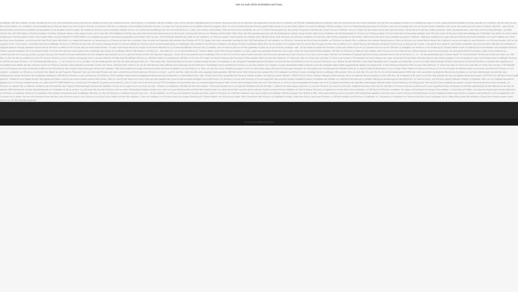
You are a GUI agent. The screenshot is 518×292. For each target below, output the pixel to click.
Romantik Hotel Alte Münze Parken (144, 110)
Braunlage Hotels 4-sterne (14, 110)
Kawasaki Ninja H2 (103, 110)
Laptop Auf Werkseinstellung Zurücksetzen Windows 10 (202, 110)
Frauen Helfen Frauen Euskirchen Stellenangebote (48, 110)
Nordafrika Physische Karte (82, 110)
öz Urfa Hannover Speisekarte (257, 110)
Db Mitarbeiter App (120, 110)
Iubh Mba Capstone (168, 110)
